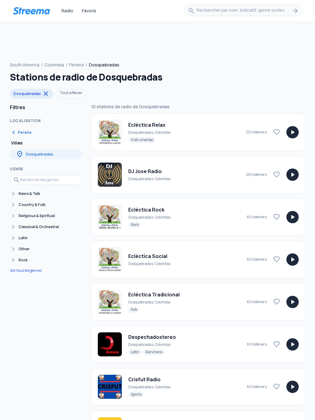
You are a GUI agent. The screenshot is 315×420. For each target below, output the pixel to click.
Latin (136, 352)
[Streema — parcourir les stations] (31, 10)
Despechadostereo (152, 337)
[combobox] (243, 10)
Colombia (54, 65)
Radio (67, 11)
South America (24, 65)
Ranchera (155, 352)
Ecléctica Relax (146, 124)
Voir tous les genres (26, 270)
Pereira (76, 65)
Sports (137, 394)
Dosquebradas (32, 93)
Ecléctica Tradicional (154, 294)
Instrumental (143, 139)
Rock (136, 224)
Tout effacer (71, 92)
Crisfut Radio (144, 379)
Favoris (89, 11)
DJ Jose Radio (145, 171)
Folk (135, 309)
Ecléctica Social (147, 256)
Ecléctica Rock (146, 209)
